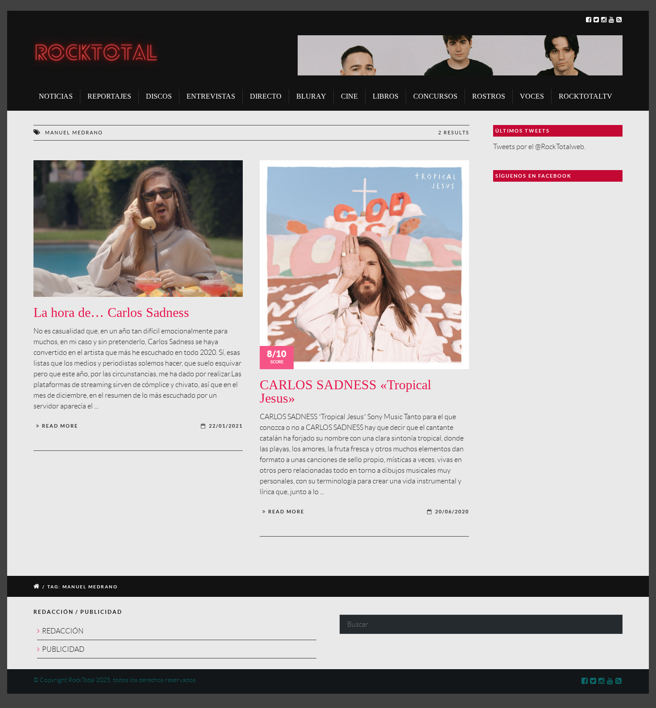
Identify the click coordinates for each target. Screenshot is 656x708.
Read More (60, 426)
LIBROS (386, 96)
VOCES (532, 96)
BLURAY (311, 96)
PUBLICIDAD (63, 649)
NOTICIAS (56, 96)
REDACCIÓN (62, 631)
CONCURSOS (435, 96)
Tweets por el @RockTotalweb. (539, 146)
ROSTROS (488, 96)
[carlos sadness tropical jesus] (364, 265)
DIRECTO (266, 96)
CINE (349, 96)
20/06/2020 (452, 511)
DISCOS (159, 96)
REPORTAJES (109, 96)
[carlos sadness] (138, 228)
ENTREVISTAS (211, 96)
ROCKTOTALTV (585, 96)
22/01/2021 (226, 426)
